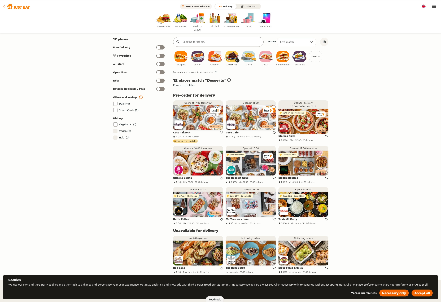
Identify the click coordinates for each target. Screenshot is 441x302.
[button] (16, 6)
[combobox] (222, 42)
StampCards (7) (129, 110)
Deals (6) (124, 103)
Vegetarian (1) (127, 124)
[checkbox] (181, 58)
